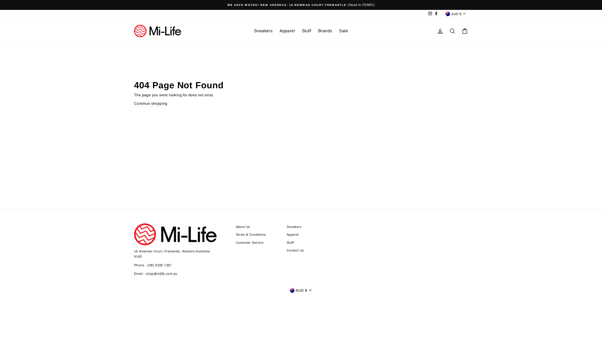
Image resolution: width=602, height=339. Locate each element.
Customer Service (250, 242)
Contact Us (295, 250)
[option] (301, 5)
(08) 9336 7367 (159, 265)
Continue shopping (150, 103)
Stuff (306, 30)
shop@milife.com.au (161, 273)
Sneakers (263, 30)
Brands (325, 30)
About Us (243, 227)
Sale (343, 30)
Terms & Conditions (251, 234)
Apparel (287, 30)
